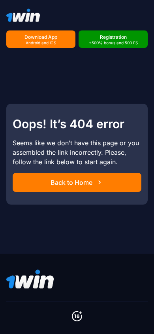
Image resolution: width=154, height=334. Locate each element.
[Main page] (23, 15)
